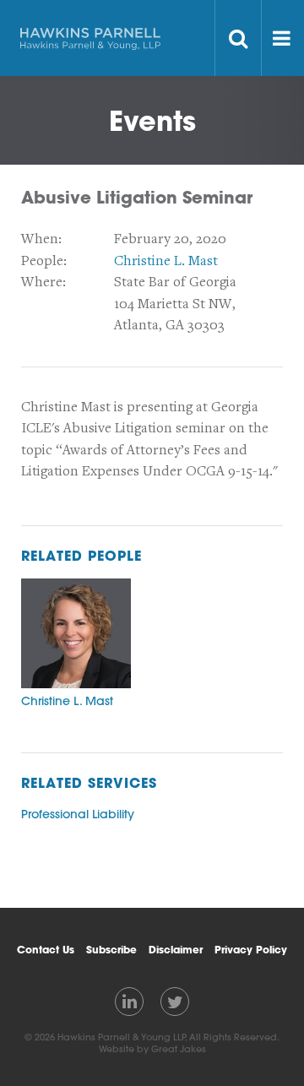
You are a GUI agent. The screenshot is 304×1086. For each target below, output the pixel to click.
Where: (43, 282)
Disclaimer (176, 949)
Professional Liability (77, 814)
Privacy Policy (250, 949)
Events (152, 120)
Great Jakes (178, 1049)
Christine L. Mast (166, 260)
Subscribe (111, 949)
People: (44, 260)
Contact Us (45, 949)
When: (41, 239)
